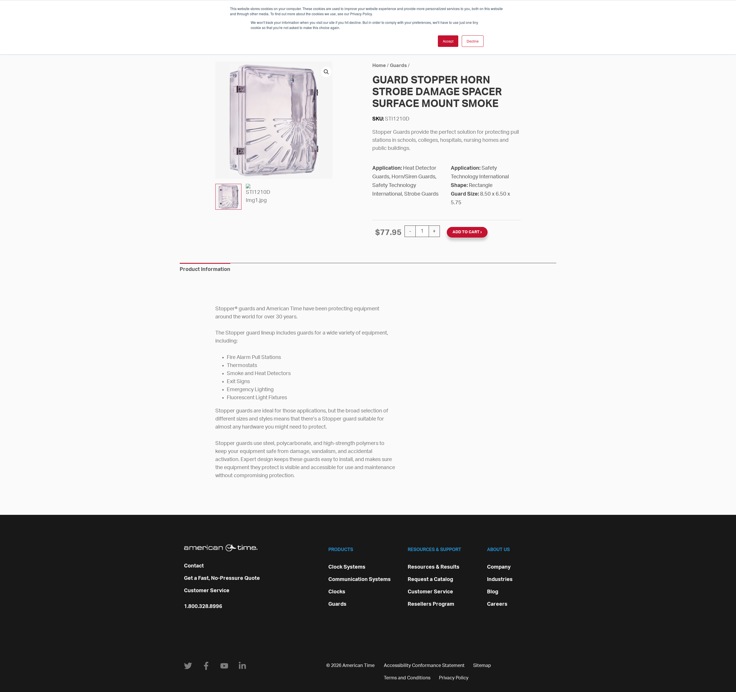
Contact (194, 566)
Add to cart (466, 232)
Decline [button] (473, 41)
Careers (497, 604)
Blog (492, 591)
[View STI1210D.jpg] (228, 197)
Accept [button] (448, 41)
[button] (326, 72)
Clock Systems (346, 567)
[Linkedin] (242, 666)
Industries (500, 579)
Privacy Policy (453, 678)
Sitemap (482, 665)
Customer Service (206, 590)
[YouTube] (224, 666)
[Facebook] (206, 666)
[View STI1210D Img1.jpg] (259, 197)
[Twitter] (188, 666)
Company (499, 567)
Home (379, 65)
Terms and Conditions (407, 678)
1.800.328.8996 (203, 606)
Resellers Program (431, 604)
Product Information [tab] (205, 269)
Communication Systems (359, 579)
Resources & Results (433, 567)
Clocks (336, 591)
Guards (398, 65)
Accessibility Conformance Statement (424, 665)
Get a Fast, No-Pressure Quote (222, 578)
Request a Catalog (430, 579)
